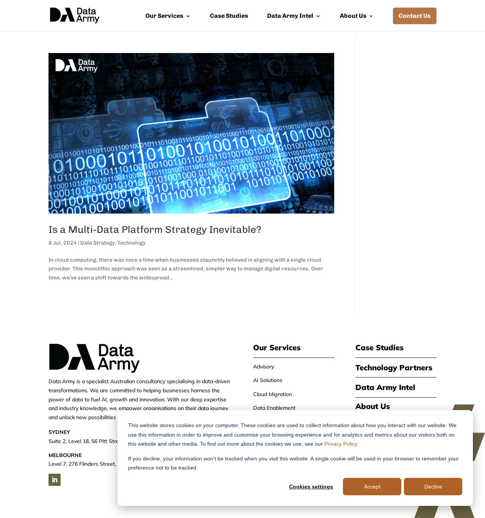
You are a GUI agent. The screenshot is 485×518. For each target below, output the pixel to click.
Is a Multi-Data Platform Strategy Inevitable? (154, 230)
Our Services (164, 16)
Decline (433, 487)
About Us (353, 16)
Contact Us (415, 15)
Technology (131, 243)
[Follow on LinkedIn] (54, 480)
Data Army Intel (290, 16)
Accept (372, 487)
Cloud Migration (272, 394)
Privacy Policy (340, 444)
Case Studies (229, 16)
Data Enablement (274, 407)
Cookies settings (311, 487)
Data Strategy (97, 243)
